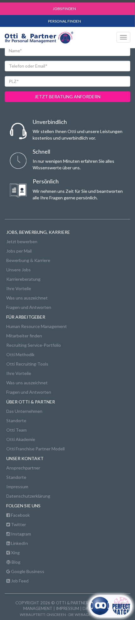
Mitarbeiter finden (24, 335)
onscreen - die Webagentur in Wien (81, 614)
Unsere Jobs (18, 269)
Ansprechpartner (23, 467)
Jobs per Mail (19, 251)
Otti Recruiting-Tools (27, 363)
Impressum (17, 486)
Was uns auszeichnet (27, 297)
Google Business (27, 571)
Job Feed (19, 580)
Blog (15, 562)
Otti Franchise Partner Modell (35, 448)
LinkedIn (19, 543)
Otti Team (16, 430)
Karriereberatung (23, 279)
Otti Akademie (20, 439)
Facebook (20, 515)
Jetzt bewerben (21, 241)
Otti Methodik (20, 354)
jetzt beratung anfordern (67, 96)
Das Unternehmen (24, 411)
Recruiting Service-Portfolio (33, 345)
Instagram (20, 533)
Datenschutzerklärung (28, 496)
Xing (15, 552)
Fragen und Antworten (28, 307)
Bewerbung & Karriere (28, 260)
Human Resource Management (36, 326)
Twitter (18, 524)
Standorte (16, 420)
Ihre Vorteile (18, 288)
